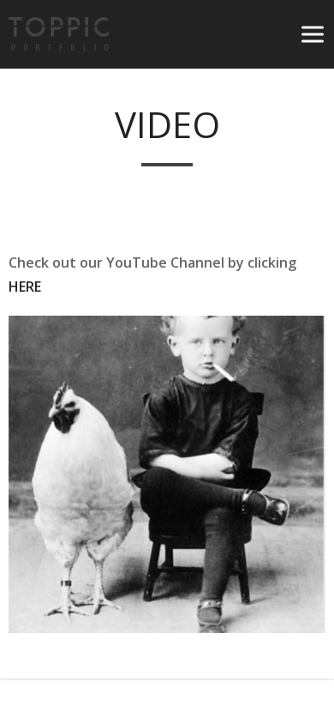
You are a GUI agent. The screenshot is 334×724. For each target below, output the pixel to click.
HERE (25, 286)
